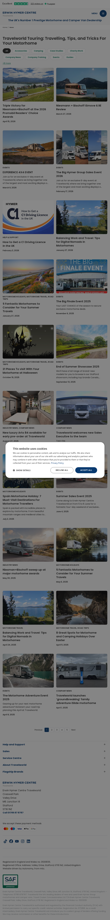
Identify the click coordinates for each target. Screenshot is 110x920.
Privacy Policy (57, 463)
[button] (21, 470)
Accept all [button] (86, 470)
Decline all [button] (62, 470)
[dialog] (55, 460)
